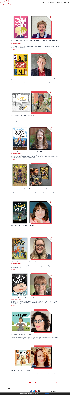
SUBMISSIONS (66, 2)
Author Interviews (14, 43)
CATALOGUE (52, 2)
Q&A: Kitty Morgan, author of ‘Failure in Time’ (22, 225)
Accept (47, 393)
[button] (53, 3)
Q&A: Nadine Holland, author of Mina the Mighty (23, 334)
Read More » (13, 49)
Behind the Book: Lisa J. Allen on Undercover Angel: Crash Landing (28, 151)
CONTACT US (10, 391)
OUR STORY (47, 2)
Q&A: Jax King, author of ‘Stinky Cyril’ (20, 370)
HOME (42, 2)
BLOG (62, 2)
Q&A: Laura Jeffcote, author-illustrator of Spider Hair (24, 298)
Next (57, 382)
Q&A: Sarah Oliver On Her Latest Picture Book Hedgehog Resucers (28, 261)
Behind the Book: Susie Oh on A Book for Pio (22, 115)
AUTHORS (58, 2)
